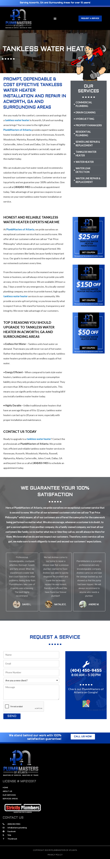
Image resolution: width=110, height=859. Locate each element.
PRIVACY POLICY (55, 855)
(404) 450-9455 (86, 670)
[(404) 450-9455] (86, 664)
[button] (55, 18)
